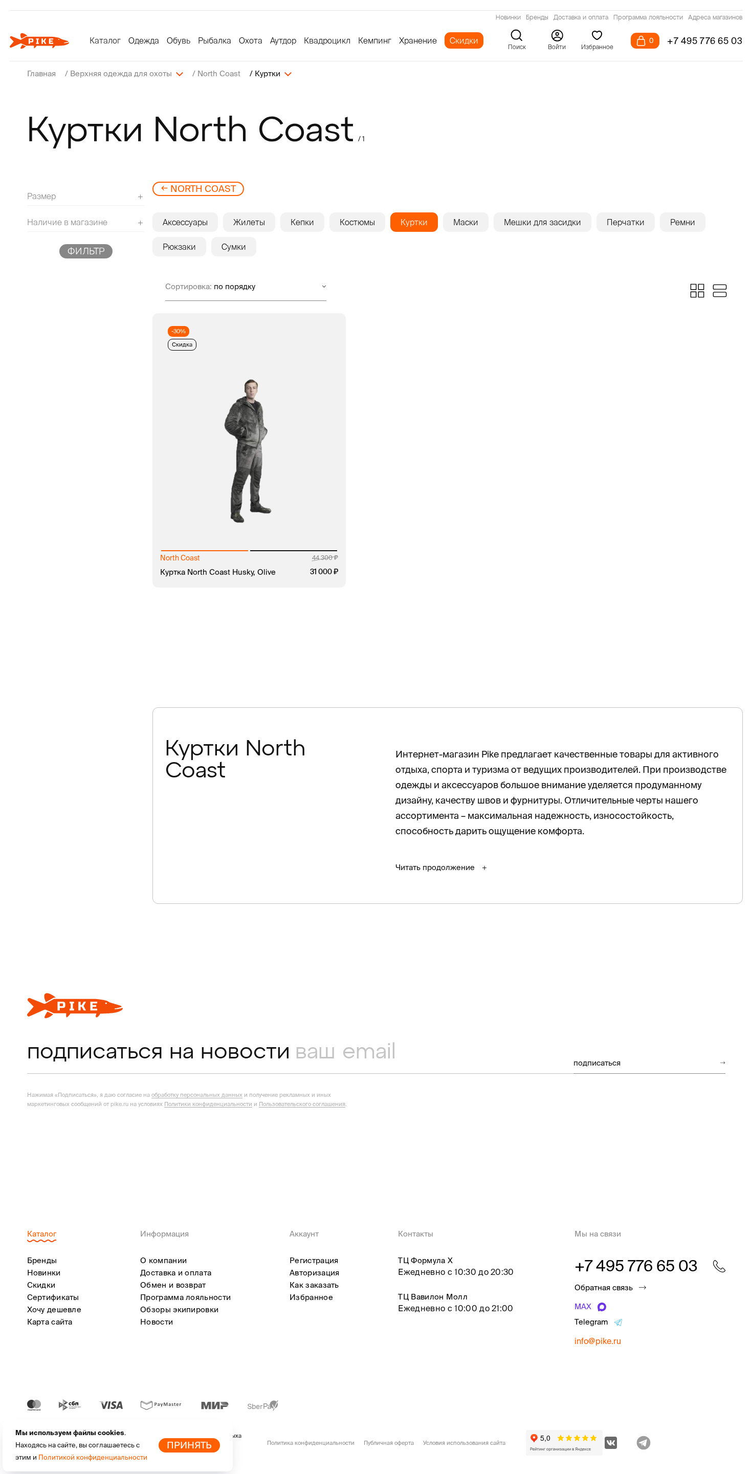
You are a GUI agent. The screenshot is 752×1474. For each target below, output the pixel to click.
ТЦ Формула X (425, 1260)
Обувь (178, 40)
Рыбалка (214, 40)
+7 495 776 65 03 (705, 41)
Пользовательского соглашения (302, 1104)
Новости (156, 1321)
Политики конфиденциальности (208, 1104)
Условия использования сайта (464, 1443)
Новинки (508, 18)
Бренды (537, 18)
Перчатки (626, 222)
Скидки (464, 40)
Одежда (143, 40)
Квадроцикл (327, 40)
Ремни (682, 222)
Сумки (234, 246)
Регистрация (314, 1260)
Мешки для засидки (542, 222)
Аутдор (283, 40)
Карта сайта (50, 1321)
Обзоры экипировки (179, 1309)
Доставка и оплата (581, 18)
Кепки (302, 222)
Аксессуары (185, 222)
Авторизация (314, 1272)
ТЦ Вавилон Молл (433, 1296)
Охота (250, 40)
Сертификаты (53, 1297)
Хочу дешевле (54, 1309)
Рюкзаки (179, 246)
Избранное (311, 1297)
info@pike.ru (597, 1341)
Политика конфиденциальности (311, 1443)
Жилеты (249, 222)
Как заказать (314, 1285)
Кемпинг (374, 40)
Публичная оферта (389, 1443)
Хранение (418, 40)
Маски (465, 222)
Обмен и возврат (173, 1285)
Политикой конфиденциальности (92, 1457)
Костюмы (357, 222)
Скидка (182, 344)
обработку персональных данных (196, 1095)
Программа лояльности (648, 18)
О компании (163, 1260)
